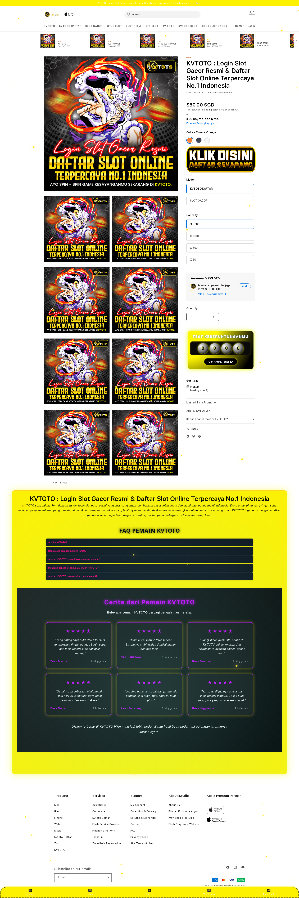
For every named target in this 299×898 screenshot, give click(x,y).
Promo (30, 894)
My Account (137, 805)
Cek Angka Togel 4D (221, 361)
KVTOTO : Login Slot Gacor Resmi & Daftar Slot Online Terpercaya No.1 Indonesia (149, 3)
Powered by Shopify (234, 886)
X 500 (194, 248)
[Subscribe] (107, 877)
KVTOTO (49, 26)
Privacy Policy (139, 837)
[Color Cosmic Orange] (189, 140)
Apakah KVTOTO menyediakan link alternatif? (72, 576)
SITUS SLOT (114, 26)
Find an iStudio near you (183, 811)
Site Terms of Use (141, 843)
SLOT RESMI (134, 26)
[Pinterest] (200, 437)
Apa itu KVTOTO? (57, 542)
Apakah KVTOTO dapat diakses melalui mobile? (74, 559)
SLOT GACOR (93, 26)
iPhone (58, 817)
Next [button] (253, 3)
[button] (49, 26)
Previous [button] (45, 3)
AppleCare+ (99, 805)
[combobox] (162, 14)
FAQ (133, 830)
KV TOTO (168, 26)
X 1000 (194, 236)
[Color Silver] (207, 140)
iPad (57, 811)
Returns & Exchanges (143, 817)
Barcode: (213, 92)
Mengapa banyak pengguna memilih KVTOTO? (73, 568)
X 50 (193, 259)
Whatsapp (209, 894)
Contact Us (137, 824)
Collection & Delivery (143, 811)
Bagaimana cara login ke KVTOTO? (67, 551)
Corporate (98, 811)
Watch (58, 824)
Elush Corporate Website (184, 824)
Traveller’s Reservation (106, 843)
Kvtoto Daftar (63, 837)
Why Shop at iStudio (181, 817)
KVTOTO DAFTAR (70, 26)
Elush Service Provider (106, 824)
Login (90, 894)
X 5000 (195, 224)
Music (57, 830)
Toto (57, 843)
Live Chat (268, 894)
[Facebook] (188, 437)
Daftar (149, 894)
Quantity (192, 308)
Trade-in (97, 837)
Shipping (207, 110)
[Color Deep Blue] (199, 140)
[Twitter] (194, 437)
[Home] (52, 14)
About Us (174, 805)
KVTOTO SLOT (187, 26)
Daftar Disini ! (195, 3)
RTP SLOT (152, 26)
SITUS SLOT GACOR (214, 26)
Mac (57, 805)
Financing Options (103, 830)
